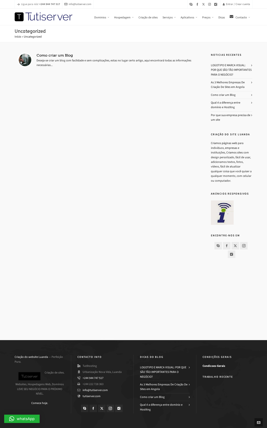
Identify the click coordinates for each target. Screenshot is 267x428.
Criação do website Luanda (31, 357)
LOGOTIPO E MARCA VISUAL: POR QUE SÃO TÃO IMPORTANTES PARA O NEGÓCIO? (231, 70)
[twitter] (204, 4)
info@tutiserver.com (80, 4)
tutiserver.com (92, 396)
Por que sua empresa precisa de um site (230, 117)
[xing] (216, 4)
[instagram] (210, 4)
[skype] (192, 4)
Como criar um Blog (55, 55)
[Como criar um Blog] (25, 60)
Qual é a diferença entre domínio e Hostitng (225, 105)
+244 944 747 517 (93, 378)
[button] (22, 419)
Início (18, 37)
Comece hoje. (39, 403)
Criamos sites (234, 152)
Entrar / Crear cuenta (238, 4)
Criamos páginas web (224, 143)
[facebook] (198, 4)
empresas (231, 148)
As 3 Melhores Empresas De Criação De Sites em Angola (228, 84)
